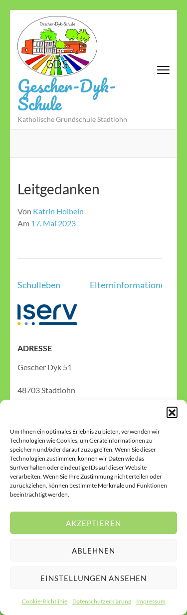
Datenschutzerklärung (101, 601)
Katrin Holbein (58, 211)
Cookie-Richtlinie (44, 601)
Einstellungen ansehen (93, 578)
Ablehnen (93, 550)
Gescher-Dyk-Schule (66, 94)
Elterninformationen (130, 284)
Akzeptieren (93, 523)
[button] (172, 412)
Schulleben (38, 284)
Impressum (151, 601)
